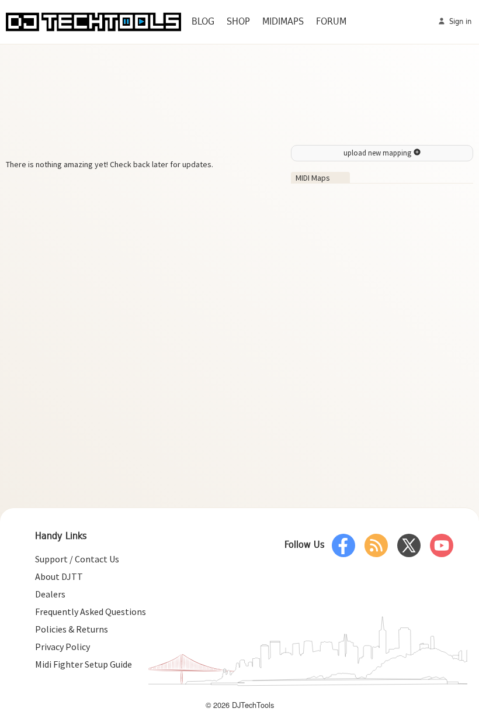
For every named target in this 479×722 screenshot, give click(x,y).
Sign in (459, 22)
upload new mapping (378, 153)
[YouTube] (442, 545)
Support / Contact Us (77, 559)
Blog (203, 22)
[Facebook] (343, 545)
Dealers (50, 594)
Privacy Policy (62, 646)
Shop (238, 22)
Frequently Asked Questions (90, 611)
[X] (409, 545)
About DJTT (59, 576)
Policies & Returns (71, 629)
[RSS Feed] (376, 545)
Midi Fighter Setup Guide (83, 664)
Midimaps (283, 22)
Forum (331, 22)
